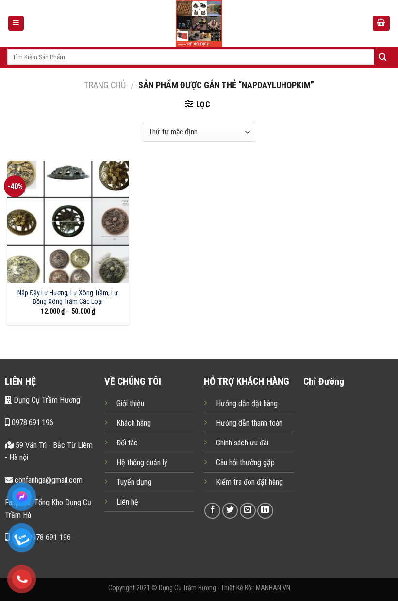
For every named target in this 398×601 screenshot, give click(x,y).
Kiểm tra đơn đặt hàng (249, 482)
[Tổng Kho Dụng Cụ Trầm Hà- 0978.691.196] (199, 23)
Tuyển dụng (133, 482)
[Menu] (16, 24)
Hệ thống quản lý (141, 462)
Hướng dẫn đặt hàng (247, 403)
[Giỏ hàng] (381, 24)
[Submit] (382, 57)
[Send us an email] (248, 511)
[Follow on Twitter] (230, 511)
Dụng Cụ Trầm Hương (46, 400)
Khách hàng (133, 422)
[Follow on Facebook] (212, 511)
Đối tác (127, 442)
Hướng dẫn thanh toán (249, 422)
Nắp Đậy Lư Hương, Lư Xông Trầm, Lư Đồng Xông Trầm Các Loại (67, 297)
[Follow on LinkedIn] (265, 511)
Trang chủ (105, 85)
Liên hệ (127, 501)
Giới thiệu (130, 403)
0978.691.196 (31, 422)
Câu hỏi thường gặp (245, 462)
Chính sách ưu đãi (242, 442)
